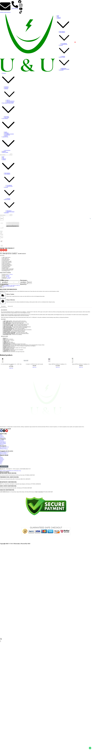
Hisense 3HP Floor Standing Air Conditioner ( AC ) (81, 364)
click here (11, 274)
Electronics (61, 45)
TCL (3, 287)
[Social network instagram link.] (20, 6)
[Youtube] (6, 430)
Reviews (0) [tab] (10, 306)
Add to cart (29, 282)
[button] (90, 218)
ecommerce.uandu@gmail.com (5, 12)
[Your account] (72, 43)
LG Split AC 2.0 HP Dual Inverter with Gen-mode (34, 364)
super (13, 286)
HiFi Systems (6, 116)
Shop (58, 16)
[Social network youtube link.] (20, 9)
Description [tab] (3, 306)
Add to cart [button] (11, 368)
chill (4, 286)
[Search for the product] (11, 154)
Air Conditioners (64, 43)
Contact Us (59, 17)
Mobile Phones (63, 68)
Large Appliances (62, 32)
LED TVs (8, 100)
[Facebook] (1, 430)
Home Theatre (6, 117)
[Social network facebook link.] (19, 2)
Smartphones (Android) (65, 69)
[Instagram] (4, 430)
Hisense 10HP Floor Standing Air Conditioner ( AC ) (58, 364)
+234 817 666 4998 (15, 8)
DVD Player (6, 86)
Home (58, 15)
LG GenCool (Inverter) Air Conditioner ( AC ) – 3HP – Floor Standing (11, 365)
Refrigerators (6, 132)
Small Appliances (62, 31)
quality (11, 286)
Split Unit (6, 135)
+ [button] (22, 282)
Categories (59, 18)
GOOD (8, 286)
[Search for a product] (70, 43)
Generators (4, 151)
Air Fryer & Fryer (7, 150)
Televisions (63, 56)
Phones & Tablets (62, 57)
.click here (7, 275)
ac (2, 286)
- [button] (4, 282)
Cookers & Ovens (64, 44)
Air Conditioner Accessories (9, 133)
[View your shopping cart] (74, 43)
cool (5, 286)
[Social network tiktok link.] (20, 13)
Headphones (6, 87)
